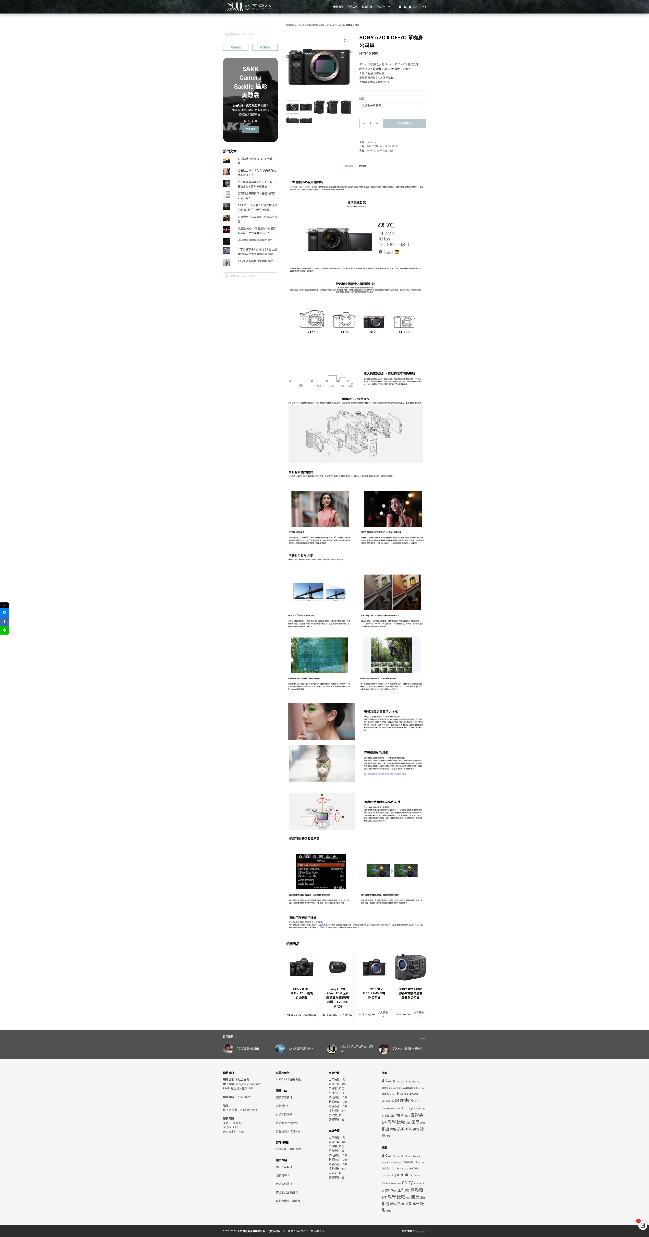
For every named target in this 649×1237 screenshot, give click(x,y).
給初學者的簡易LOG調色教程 (255, 261)
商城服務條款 (284, 1114)
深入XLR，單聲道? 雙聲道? (408, 1048)
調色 (416, 1129)
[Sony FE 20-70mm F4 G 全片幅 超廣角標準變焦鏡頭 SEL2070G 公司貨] (338, 967)
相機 (322, 25)
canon (408, 1087)
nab (406, 1093)
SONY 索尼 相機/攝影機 (307, 25)
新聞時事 (334, 1101)
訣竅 (401, 1129)
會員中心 (381, 6)
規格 (393, 1129)
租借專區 (353, 6)
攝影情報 (367, 6)
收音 (384, 1122)
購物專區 (236, 47)
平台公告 (334, 1093)
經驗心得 (334, 1106)
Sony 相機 (373, 150)
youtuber (418, 1108)
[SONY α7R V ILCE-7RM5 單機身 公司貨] (374, 967)
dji (415, 1087)
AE (418, 1081)
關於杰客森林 (284, 1097)
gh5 (384, 1093)
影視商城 (338, 6)
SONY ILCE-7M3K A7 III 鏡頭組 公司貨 (302, 993)
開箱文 (333, 1115)
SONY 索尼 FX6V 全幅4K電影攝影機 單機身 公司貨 (410, 993)
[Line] (405, 7)
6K (390, 1081)
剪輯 (387, 1115)
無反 (415, 1122)
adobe (412, 1081)
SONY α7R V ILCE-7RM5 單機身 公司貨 (374, 993)
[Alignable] (415, 7)
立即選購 (250, 129)
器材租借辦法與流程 (288, 1131)
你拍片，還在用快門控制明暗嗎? (357, 1048)
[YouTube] (410, 7)
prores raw (389, 1108)
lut (401, 1094)
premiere (404, 1100)
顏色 (361, 98)
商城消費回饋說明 (287, 1123)
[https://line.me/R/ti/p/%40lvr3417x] (4, 630)
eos (423, 1088)
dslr (419, 1088)
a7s (398, 1082)
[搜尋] (424, 7)
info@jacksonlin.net (247, 1084)
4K (384, 1080)
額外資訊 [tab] (363, 166)
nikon (413, 1093)
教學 (392, 1122)
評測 (408, 1129)
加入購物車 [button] (309, 1014)
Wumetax (420, 1231)
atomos (386, 1088)
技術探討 (334, 1097)
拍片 (400, 1115)
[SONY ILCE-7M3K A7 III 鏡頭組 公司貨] (301, 967)
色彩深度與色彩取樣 (248, 1048)
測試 (408, 1123)
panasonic (388, 1100)
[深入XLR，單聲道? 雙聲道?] (384, 1049)
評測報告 (334, 1110)
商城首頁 (290, 25)
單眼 (392, 1115)
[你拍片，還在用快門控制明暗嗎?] (332, 1049)
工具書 (333, 1088)
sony (407, 1107)
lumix (396, 1093)
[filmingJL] (4, 612)
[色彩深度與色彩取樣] (228, 1049)
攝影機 (417, 1115)
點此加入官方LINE (242, 1088)
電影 (388, 1136)
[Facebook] (400, 7)
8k (394, 1081)
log (389, 1093)
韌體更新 (334, 1119)
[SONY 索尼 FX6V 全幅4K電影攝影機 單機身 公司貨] (410, 967)
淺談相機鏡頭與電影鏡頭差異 (255, 240)
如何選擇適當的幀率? (301, 1048)
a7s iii (404, 1081)
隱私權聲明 (283, 1105)
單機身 (383, 150)
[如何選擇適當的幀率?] (280, 1049)
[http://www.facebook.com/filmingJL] (4, 621)
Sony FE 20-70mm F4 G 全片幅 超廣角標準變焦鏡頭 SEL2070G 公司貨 (338, 997)
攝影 (407, 1115)
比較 (401, 1122)
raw (399, 1108)
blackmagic (396, 1088)
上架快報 (334, 1079)
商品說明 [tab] (349, 166)
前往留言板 (242, 1079)
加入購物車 (404, 123)
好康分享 (334, 1084)
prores (417, 1101)
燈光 (422, 1122)
